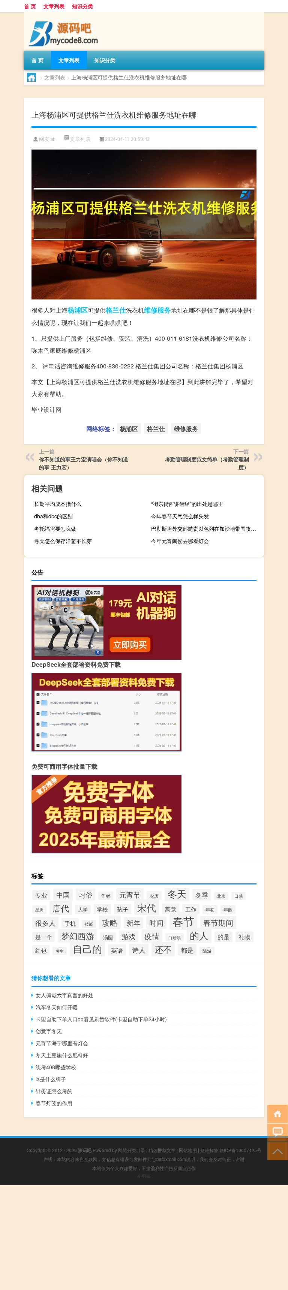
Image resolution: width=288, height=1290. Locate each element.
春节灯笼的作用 (54, 1103)
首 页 (30, 6)
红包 (40, 950)
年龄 (228, 909)
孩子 (122, 909)
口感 (238, 896)
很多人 (45, 923)
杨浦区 (78, 310)
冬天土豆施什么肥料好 (62, 1055)
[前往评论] (275, 1132)
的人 (199, 935)
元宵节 (130, 894)
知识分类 (82, 6)
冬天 (177, 893)
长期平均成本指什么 (57, 503)
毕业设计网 (47, 409)
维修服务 (157, 310)
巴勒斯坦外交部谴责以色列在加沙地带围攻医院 (206, 528)
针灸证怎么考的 (54, 1091)
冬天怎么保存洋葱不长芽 (63, 541)
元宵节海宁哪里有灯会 (62, 1043)
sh (53, 139)
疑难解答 (209, 1150)
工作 (190, 909)
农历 (154, 895)
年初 (210, 909)
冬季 (201, 894)
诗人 (139, 950)
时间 (156, 922)
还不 (163, 949)
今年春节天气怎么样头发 (180, 516)
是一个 (43, 937)
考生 (60, 951)
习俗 (85, 894)
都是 (187, 950)
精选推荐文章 (162, 1150)
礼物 (244, 936)
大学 (83, 909)
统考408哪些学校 (56, 1067)
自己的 (87, 948)
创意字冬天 (49, 1031)
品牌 (39, 910)
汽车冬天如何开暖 (57, 1007)
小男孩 (144, 1176)
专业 (41, 895)
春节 (183, 921)
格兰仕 (116, 310)
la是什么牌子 (51, 1079)
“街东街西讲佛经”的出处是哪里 (187, 503)
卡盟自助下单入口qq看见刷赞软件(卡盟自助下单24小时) (101, 1019)
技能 (89, 924)
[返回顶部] (275, 1150)
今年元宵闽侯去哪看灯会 (180, 541)
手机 (70, 923)
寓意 (170, 909)
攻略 (110, 922)
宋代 (146, 907)
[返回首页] (275, 1113)
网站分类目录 (131, 1150)
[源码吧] (63, 14)
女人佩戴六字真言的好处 (64, 995)
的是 (224, 936)
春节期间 (218, 922)
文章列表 (54, 6)
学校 (102, 909)
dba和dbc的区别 (53, 516)
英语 (117, 950)
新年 (133, 923)
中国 (63, 894)
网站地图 (188, 1150)
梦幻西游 (77, 935)
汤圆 (108, 937)
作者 (105, 896)
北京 (221, 896)
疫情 (151, 936)
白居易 (174, 937)
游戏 (128, 936)
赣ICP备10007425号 (240, 1150)
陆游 (207, 951)
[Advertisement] (144, 1237)
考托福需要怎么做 (55, 528)
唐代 (60, 908)
